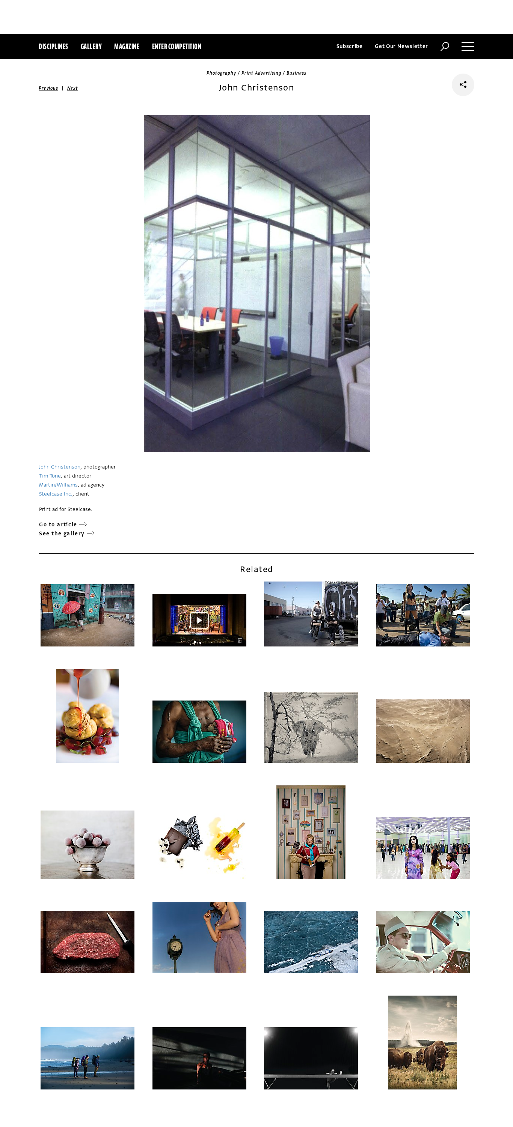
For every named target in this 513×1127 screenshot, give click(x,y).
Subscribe (349, 46)
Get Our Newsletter (401, 46)
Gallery (91, 46)
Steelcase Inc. (55, 493)
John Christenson (59, 466)
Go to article (58, 524)
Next (72, 88)
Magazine (126, 46)
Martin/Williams (58, 484)
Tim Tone (50, 475)
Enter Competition (177, 46)
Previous (48, 88)
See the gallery (62, 533)
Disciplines (53, 46)
